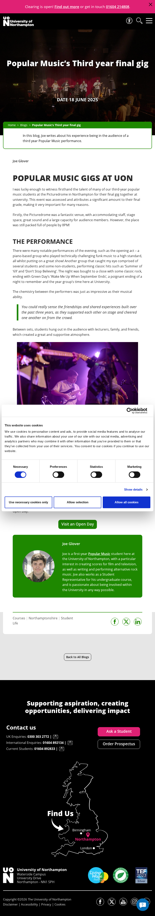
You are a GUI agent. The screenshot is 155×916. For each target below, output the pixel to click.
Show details (133, 489)
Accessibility (29, 904)
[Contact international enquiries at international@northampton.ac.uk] (70, 743)
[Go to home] (18, 22)
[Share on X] (126, 621)
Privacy (46, 904)
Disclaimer (10, 904)
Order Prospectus (119, 743)
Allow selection (77, 502)
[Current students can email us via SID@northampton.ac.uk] (62, 749)
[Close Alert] (150, 4)
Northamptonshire (43, 618)
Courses (19, 618)
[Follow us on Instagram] (134, 901)
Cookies (59, 904)
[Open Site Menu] (149, 20)
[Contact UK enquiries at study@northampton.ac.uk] (55, 737)
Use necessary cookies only (28, 502)
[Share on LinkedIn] (137, 621)
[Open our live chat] (142, 904)
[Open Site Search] (139, 20)
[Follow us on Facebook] (100, 901)
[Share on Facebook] (114, 621)
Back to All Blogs (77, 657)
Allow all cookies (126, 502)
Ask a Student (119, 731)
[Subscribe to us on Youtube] (123, 901)
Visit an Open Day (77, 524)
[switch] (58, 474)
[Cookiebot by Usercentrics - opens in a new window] (132, 411)
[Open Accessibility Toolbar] (129, 20)
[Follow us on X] (111, 901)
